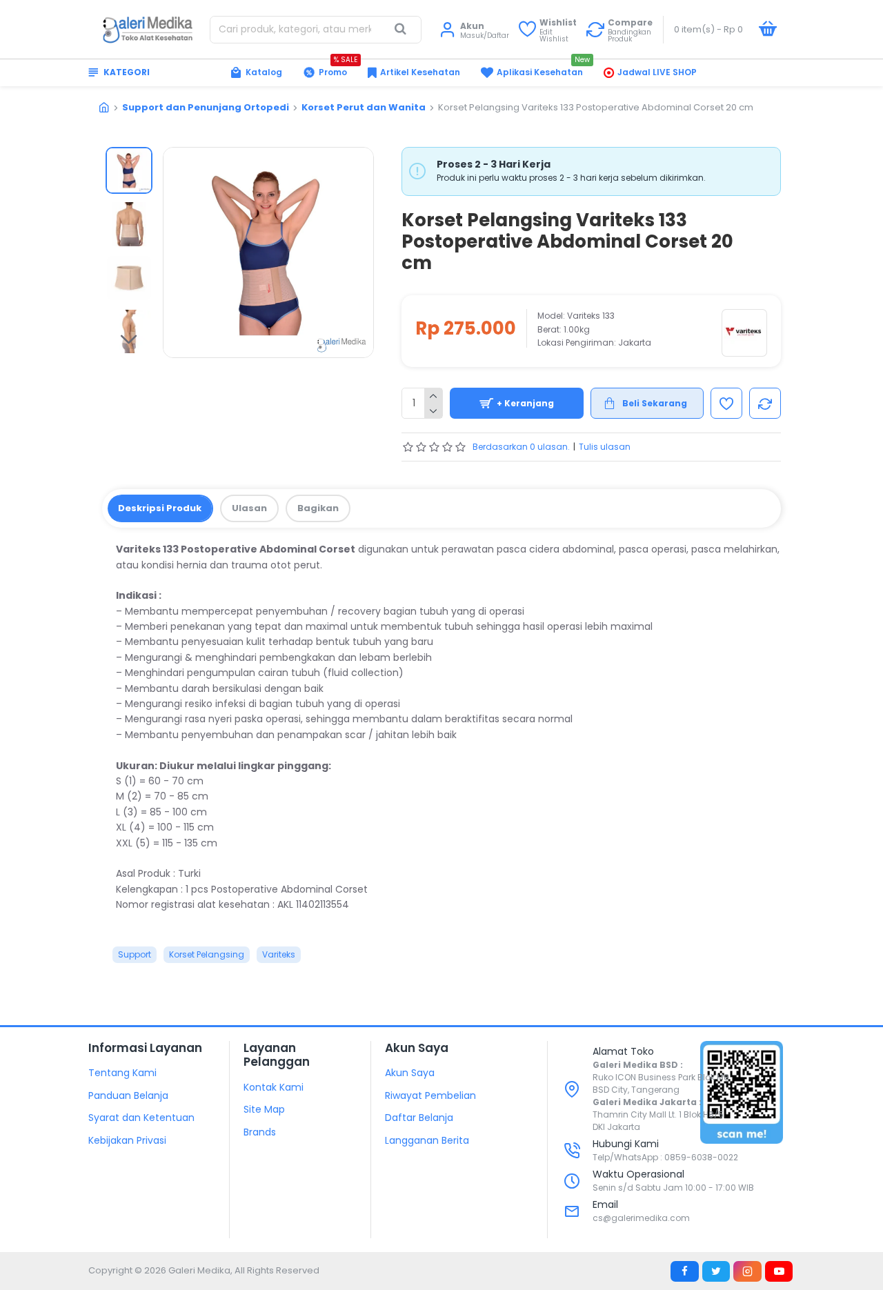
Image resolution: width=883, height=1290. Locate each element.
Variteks (278, 954)
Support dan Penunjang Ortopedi (205, 107)
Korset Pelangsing (206, 954)
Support (134, 954)
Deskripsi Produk (159, 508)
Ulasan (249, 508)
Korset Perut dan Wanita (363, 107)
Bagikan (318, 508)
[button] (129, 157)
